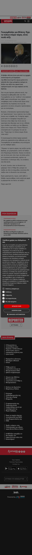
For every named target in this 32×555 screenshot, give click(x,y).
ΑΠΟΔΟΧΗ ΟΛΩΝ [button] (16, 306)
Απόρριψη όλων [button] (16, 310)
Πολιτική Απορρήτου (8, 285)
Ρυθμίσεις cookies (22, 283)
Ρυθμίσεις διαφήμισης (19, 279)
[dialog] (16, 277)
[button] (16, 314)
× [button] (28, 239)
